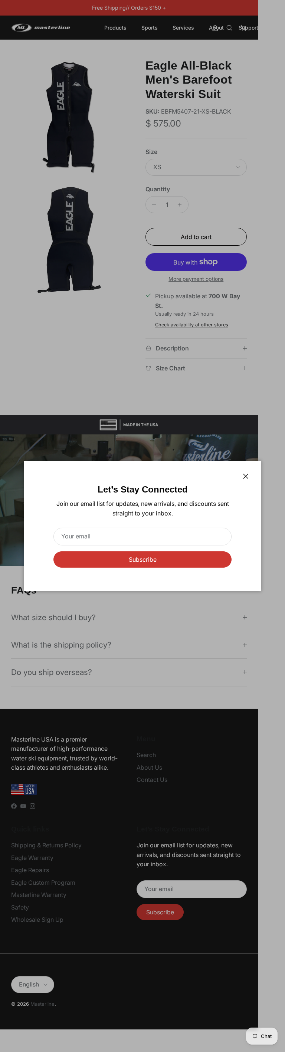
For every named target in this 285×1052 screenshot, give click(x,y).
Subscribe (143, 559)
